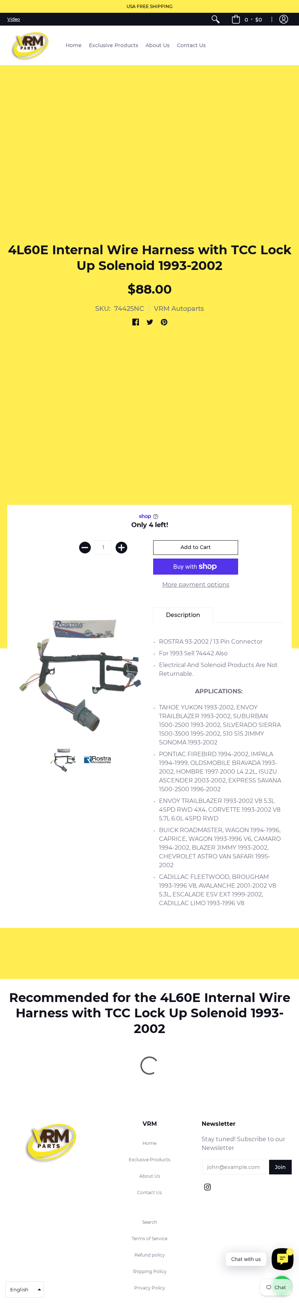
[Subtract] (85, 547)
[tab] (183, 615)
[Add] (121, 547)
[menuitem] (215, 19)
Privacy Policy (149, 1288)
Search (149, 1222)
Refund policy (150, 1255)
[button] (246, 19)
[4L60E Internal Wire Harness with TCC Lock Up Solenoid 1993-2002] (63, 760)
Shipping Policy (150, 1271)
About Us (149, 1176)
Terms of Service (149, 1238)
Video (13, 19)
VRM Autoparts (179, 309)
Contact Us (149, 1192)
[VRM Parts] (31, 45)
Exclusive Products (149, 1159)
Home (149, 1143)
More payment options (195, 584)
